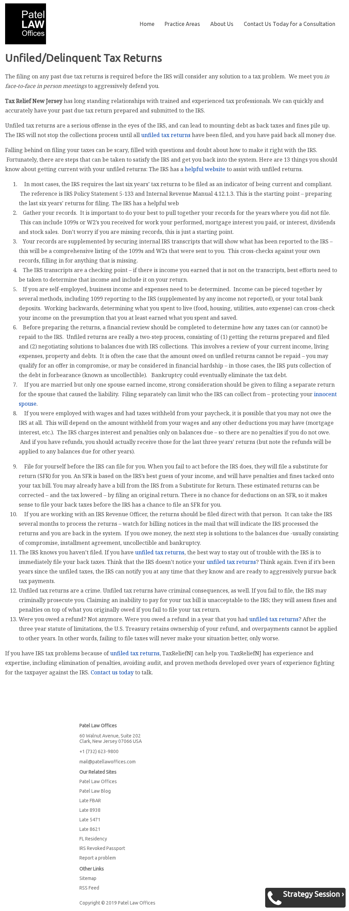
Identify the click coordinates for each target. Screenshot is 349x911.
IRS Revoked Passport (102, 848)
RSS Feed (89, 888)
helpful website (205, 169)
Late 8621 (90, 829)
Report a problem (97, 858)
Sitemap (87, 878)
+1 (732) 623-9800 (99, 751)
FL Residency (93, 838)
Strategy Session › (313, 894)
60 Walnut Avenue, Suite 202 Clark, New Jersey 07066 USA (110, 738)
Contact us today (112, 672)
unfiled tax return (166, 135)
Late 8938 (90, 810)
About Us (221, 24)
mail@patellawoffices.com (107, 761)
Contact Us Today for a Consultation (289, 24)
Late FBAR (90, 800)
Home (147, 24)
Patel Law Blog (95, 791)
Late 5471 (90, 819)
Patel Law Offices (98, 781)
